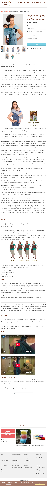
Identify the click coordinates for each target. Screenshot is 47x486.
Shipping (26, 465)
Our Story (26, 458)
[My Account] (42, 5)
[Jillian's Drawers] (6, 4)
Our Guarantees (27, 460)
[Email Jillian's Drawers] (43, 473)
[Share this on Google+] (38, 48)
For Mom (2, 462)
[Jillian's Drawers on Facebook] (38, 473)
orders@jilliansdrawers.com (41, 470)
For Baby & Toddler (4, 460)
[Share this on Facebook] (34, 48)
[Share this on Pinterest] (36, 48)
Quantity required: (32, 38)
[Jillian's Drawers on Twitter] (36, 473)
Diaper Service (15, 460)
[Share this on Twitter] (31, 48)
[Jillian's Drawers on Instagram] (41, 473)
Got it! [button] (40, 483)
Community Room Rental (17, 467)
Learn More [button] (8, 484)
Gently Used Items (16, 462)
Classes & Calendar (16, 458)
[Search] (44, 5)
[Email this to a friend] (40, 48)
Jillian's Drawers (25, 480)
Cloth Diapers (3, 458)
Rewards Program (27, 462)
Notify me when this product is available (35, 32)
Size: (28, 25)
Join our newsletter (28, 467)
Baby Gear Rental (15, 465)
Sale (1, 469)
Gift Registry (3, 471)
